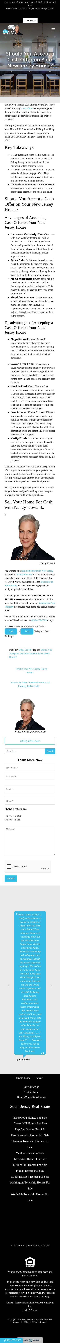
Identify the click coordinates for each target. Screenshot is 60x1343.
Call (11, 631)
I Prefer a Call (13, 819)
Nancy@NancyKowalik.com (31, 1097)
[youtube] (49, 14)
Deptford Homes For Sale (30, 1129)
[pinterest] (41, 14)
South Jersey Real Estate (30, 1106)
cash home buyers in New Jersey (37, 570)
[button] (8, 986)
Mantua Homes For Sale (30, 1153)
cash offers (27, 108)
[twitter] (26, 14)
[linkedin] (34, 14)
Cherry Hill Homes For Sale (30, 1123)
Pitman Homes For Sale (30, 1170)
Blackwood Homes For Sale (30, 1117)
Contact (39, 1078)
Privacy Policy (23, 1078)
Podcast (31, 20)
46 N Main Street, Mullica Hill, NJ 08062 (23, 8)
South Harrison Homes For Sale (30, 1176)
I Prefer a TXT (14, 816)
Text (27, 631)
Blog (21, 650)
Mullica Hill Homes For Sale (30, 1164)
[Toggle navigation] (53, 30)
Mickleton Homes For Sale (30, 1159)
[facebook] (11, 14)
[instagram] (18, 14)
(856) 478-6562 (48, 8)
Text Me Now (31, 1092)
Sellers (28, 650)
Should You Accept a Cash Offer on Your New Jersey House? (30, 654)
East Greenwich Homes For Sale (30, 1135)
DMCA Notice (30, 1310)
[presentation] (28, 867)
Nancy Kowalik (24, 574)
